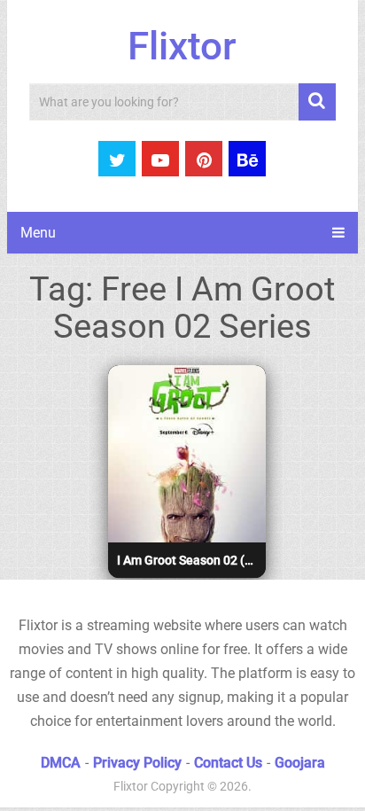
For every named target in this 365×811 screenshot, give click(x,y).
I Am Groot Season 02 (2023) (189, 560)
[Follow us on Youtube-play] (160, 158)
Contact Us (228, 762)
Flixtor (182, 46)
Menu (38, 232)
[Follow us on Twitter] (117, 158)
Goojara (300, 762)
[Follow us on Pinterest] (203, 158)
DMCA (61, 762)
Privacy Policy (137, 762)
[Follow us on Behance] (247, 158)
